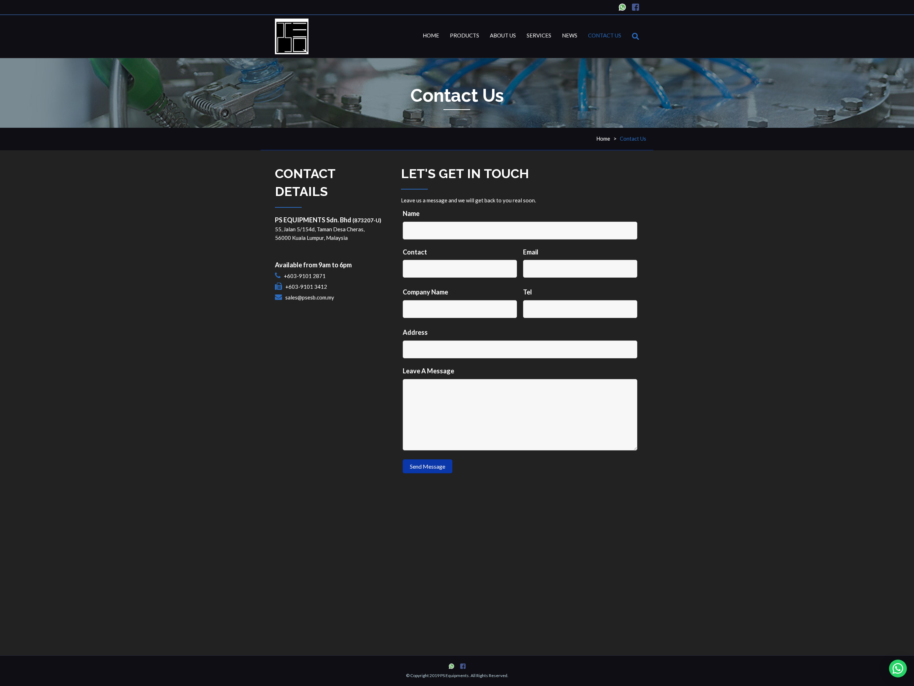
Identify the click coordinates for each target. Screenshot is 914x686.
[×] (898, 668)
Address (415, 332)
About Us (503, 35)
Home (431, 35)
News (569, 35)
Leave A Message (428, 370)
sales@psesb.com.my (309, 297)
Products (464, 35)
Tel (527, 292)
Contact (415, 252)
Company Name (425, 292)
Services (539, 35)
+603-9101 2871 (305, 276)
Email (530, 252)
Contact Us (604, 35)
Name (411, 213)
